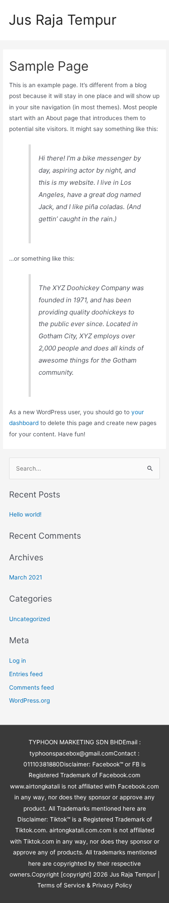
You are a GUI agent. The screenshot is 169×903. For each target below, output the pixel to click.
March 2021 (25, 577)
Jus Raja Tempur (63, 19)
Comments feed (31, 687)
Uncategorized (29, 618)
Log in (17, 660)
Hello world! (25, 514)
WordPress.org (29, 700)
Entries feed (25, 674)
